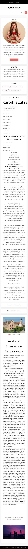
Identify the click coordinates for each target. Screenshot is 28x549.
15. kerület (20, 294)
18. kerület (18, 295)
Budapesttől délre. (19, 402)
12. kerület (18, 292)
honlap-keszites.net (14, 155)
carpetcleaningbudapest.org (14, 164)
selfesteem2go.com (8, 142)
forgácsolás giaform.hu (9, 108)
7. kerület (10, 290)
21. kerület (21, 297)
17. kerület (13, 295)
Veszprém (22, 76)
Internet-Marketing (15, 90)
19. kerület (10, 297)
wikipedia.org (6, 133)
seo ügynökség (14, 152)
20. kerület (16, 297)
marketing (6, 86)
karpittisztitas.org (7, 150)
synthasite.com (7, 144)
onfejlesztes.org (14, 162)
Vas (19, 76)
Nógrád (16, 74)
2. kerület (15, 287)
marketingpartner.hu (14, 157)
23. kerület (16, 299)
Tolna (16, 76)
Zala (14, 78)
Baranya (12, 69)
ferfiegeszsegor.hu (8, 111)
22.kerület (11, 299)
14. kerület (15, 294)
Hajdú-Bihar (9, 73)
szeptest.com (6, 113)
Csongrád (14, 71)
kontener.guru (7, 122)
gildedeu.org (14, 154)
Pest (19, 74)
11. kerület (13, 292)
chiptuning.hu (6, 128)
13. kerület (10, 294)
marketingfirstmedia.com (14, 159)
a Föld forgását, (17, 459)
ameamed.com (6, 119)
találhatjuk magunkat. (13, 433)
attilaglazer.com (7, 116)
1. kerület (11, 287)
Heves (13, 73)
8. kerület (15, 290)
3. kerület (20, 287)
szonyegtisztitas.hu (14, 106)
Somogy (22, 74)
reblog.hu (14, 161)
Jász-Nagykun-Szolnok (20, 73)
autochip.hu (6, 131)
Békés (15, 69)
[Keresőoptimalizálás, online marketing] (14, 8)
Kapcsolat (14, 59)
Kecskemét (16, 361)
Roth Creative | (18, 547)
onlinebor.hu (6, 125)
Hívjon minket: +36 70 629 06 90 (13, 2)
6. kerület (18, 288)
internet (5, 90)
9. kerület (20, 290)
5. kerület (13, 288)
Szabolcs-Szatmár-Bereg (9, 76)
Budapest (9, 71)
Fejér (18, 71)
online (13, 86)
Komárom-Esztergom (9, 74)
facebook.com (6, 147)
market (19, 86)
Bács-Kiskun (7, 69)
